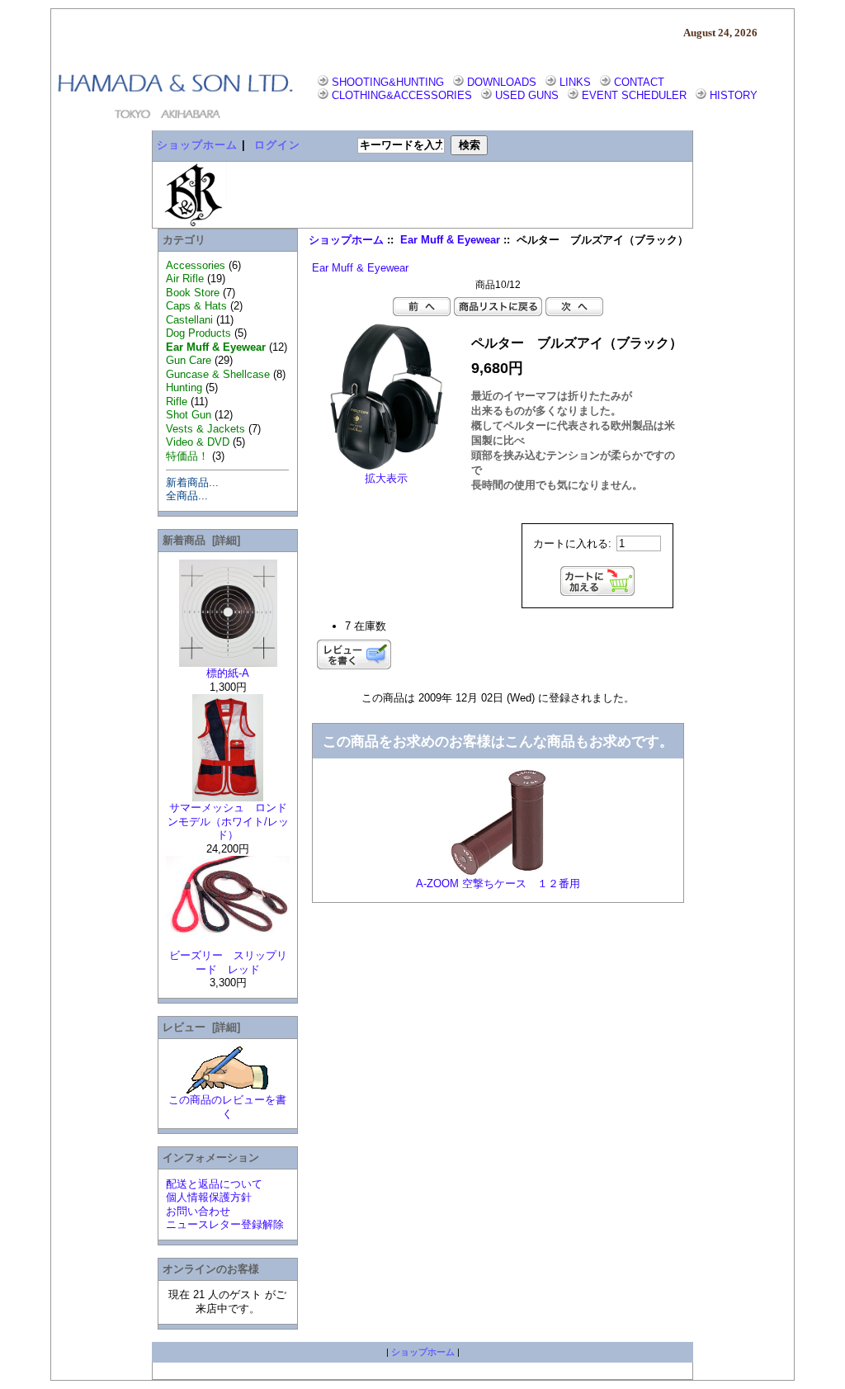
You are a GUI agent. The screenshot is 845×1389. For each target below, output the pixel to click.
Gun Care (188, 360)
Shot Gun (188, 415)
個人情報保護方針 (209, 1197)
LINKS (575, 82)
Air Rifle (185, 278)
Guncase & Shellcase (218, 374)
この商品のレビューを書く (227, 1107)
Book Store (193, 292)
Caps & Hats (196, 306)
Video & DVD (197, 442)
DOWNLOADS (501, 82)
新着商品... (192, 482)
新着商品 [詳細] (201, 540)
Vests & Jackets (205, 429)
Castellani (189, 320)
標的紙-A (227, 673)
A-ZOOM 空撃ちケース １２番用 (498, 883)
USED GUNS (527, 95)
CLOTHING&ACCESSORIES (402, 95)
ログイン (277, 145)
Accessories (195, 265)
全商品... (187, 495)
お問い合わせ (198, 1211)
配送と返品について (214, 1184)
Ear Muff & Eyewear (450, 240)
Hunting (184, 387)
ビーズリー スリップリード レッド (228, 962)
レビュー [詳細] (201, 1027)
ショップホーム (197, 145)
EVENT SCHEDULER (634, 95)
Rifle (176, 401)
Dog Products (198, 333)
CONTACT (639, 82)
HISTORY (734, 95)
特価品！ (187, 456)
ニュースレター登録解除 (225, 1224)
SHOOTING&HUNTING (388, 82)
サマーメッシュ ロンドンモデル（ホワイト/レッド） (228, 821)
